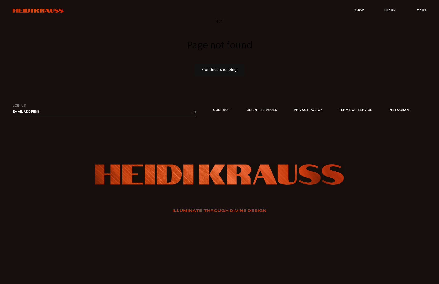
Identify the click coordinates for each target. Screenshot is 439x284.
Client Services (262, 110)
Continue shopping (219, 69)
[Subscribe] (194, 112)
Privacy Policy (308, 110)
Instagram (399, 110)
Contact (221, 110)
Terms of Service (355, 110)
